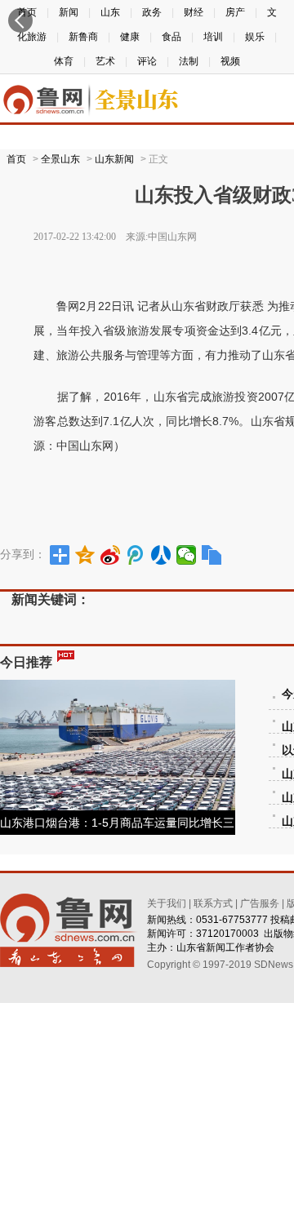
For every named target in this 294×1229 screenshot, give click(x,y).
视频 (230, 61)
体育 (64, 61)
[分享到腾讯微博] (136, 555)
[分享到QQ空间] (85, 555)
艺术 (105, 61)
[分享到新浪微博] (110, 555)
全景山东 (60, 159)
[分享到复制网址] (212, 555)
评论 (147, 61)
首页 (16, 159)
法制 (188, 61)
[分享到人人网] (161, 555)
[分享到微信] (186, 555)
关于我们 (166, 903)
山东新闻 (114, 159)
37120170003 (227, 933)
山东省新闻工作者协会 (225, 947)
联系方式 (213, 903)
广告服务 (259, 903)
